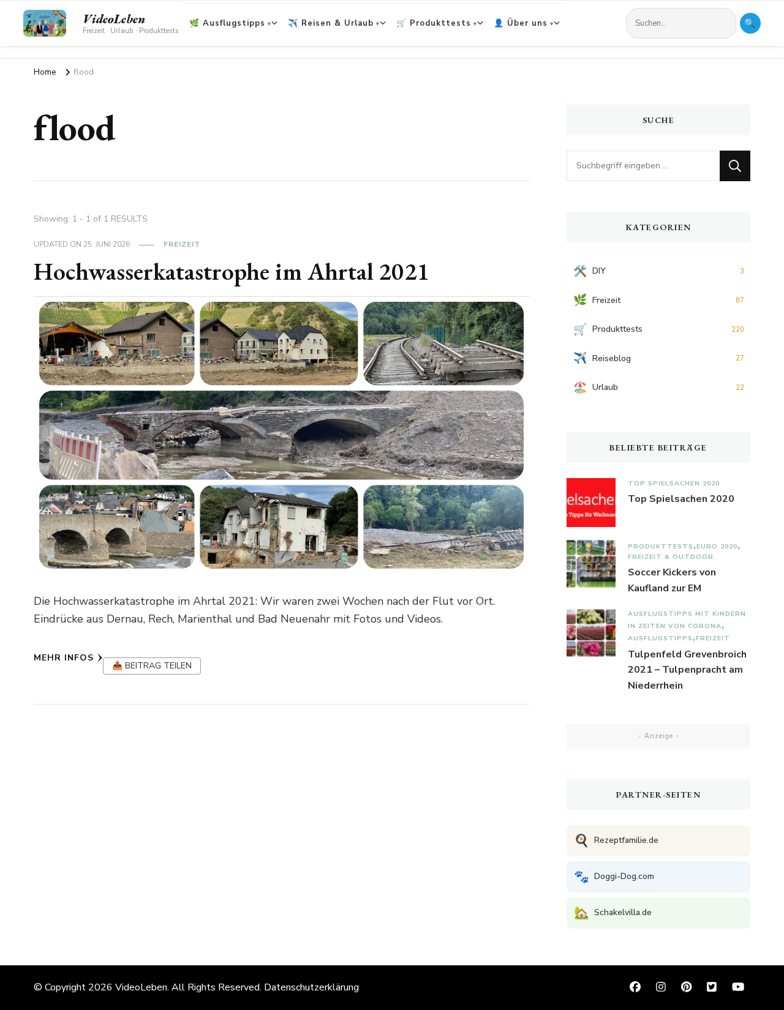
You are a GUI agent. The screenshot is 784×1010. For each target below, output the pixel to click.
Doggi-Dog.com (614, 877)
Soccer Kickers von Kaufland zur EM (672, 580)
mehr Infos (64, 658)
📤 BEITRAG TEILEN (152, 665)
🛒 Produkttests (433, 23)
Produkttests (660, 546)
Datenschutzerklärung (311, 987)
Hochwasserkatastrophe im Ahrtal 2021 (232, 271)
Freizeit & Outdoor (671, 556)
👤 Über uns (521, 23)
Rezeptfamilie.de (616, 840)
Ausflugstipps (660, 638)
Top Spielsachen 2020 (674, 483)
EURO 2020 (716, 546)
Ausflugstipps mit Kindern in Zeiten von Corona (687, 619)
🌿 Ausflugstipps (227, 23)
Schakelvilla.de (613, 913)
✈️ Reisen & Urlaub (331, 23)
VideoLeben (114, 19)
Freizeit (182, 244)
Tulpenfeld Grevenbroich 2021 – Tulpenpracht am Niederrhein (687, 670)
